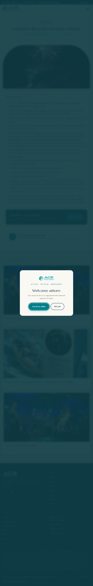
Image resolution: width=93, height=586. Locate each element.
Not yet (57, 306)
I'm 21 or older (39, 307)
